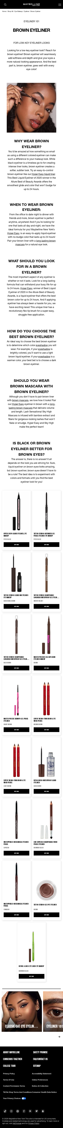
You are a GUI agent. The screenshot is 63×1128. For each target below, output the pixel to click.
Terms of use (8, 1080)
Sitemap (37, 1065)
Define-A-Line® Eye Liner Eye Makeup (31, 966)
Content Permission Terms (14, 1086)
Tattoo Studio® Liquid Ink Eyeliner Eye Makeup (16, 596)
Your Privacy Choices (12, 1098)
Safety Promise (40, 1052)
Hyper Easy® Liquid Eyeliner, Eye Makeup (15, 535)
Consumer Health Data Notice (44, 1092)
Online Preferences (40, 1080)
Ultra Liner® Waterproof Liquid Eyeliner (45, 781)
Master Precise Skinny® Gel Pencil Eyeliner (16, 720)
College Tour (9, 1065)
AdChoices (17, 1123)
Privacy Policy (33, 1123)
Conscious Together (12, 1059)
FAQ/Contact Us (40, 1059)
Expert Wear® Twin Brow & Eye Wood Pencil (45, 720)
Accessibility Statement (41, 1074)
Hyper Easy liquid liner (43, 174)
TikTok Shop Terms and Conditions (17, 1092)
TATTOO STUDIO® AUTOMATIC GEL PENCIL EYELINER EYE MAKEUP (44, 535)
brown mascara (20, 400)
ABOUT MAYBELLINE (11, 1052)
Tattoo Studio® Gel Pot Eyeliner (45, 904)
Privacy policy (9, 1074)
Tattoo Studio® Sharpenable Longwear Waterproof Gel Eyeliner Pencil (46, 596)
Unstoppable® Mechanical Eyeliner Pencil (16, 843)
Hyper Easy (13, 233)
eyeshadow (42, 345)
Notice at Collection (40, 1086)
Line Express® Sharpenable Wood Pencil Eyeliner (45, 843)
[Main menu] (59, 5)
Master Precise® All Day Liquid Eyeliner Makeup (45, 658)
